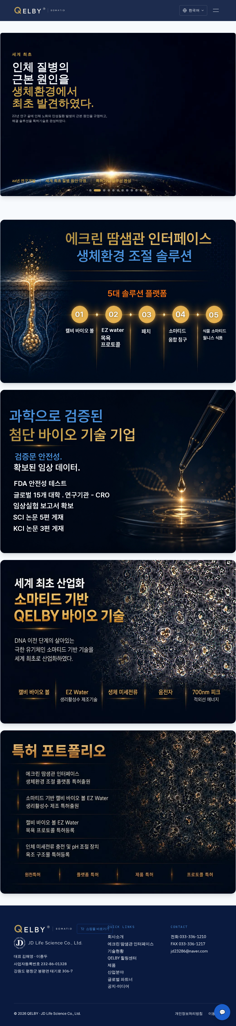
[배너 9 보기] (132, 190)
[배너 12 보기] (145, 190)
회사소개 (116, 936)
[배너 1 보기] (90, 190)
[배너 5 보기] (113, 190)
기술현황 (116, 951)
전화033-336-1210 (188, 936)
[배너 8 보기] (127, 190)
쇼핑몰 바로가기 (97, 929)
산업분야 (116, 972)
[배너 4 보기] (109, 190)
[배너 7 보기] (122, 190)
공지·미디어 (118, 986)
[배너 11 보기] (141, 190)
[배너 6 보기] (118, 190)
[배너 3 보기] (104, 190)
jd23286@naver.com (189, 951)
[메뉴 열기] (216, 10)
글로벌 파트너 (120, 979)
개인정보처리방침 (189, 1013)
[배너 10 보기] (136, 190)
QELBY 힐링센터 (122, 958)
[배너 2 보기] (97, 190)
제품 (112, 965)
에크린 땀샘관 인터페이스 (131, 943)
